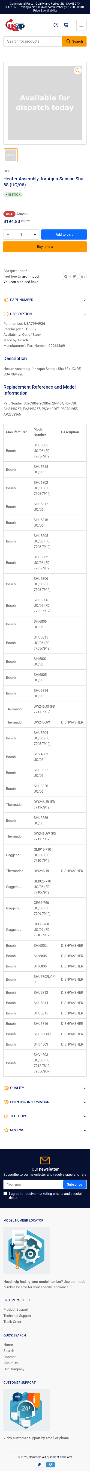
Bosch (7, 171)
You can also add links (20, 282)
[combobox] (45, 41)
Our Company (13, 1369)
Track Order (12, 1322)
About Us (10, 1363)
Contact (9, 1357)
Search (77, 41)
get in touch (31, 276)
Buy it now (45, 247)
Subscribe (74, 1184)
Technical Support (17, 1316)
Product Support (15, 1309)
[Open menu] (81, 25)
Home (8, 1345)
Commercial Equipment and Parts (50, 1457)
